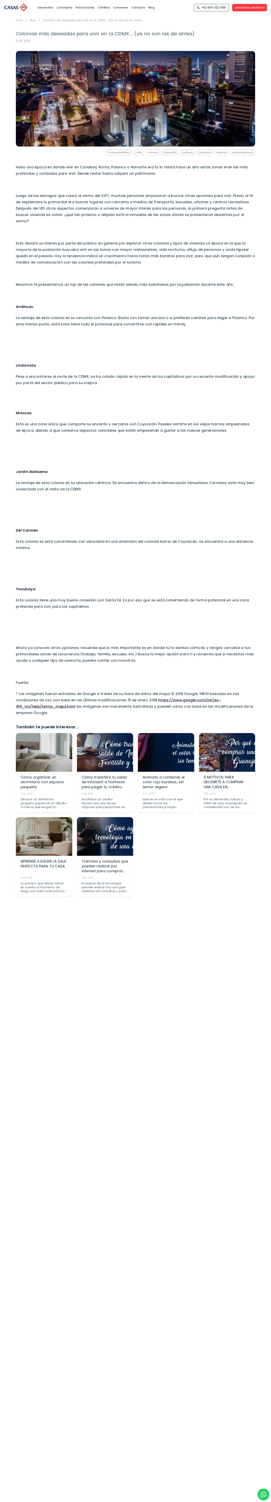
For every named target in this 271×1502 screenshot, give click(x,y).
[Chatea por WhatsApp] (263, 1494)
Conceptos (65, 8)
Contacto (138, 8)
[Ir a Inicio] (16, 7)
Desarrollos (45, 8)
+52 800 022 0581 (214, 8)
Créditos (104, 8)
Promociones (85, 8)
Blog (152, 8)
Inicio (19, 20)
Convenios (120, 8)
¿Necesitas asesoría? (249, 8)
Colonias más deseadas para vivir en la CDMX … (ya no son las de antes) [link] (92, 20)
